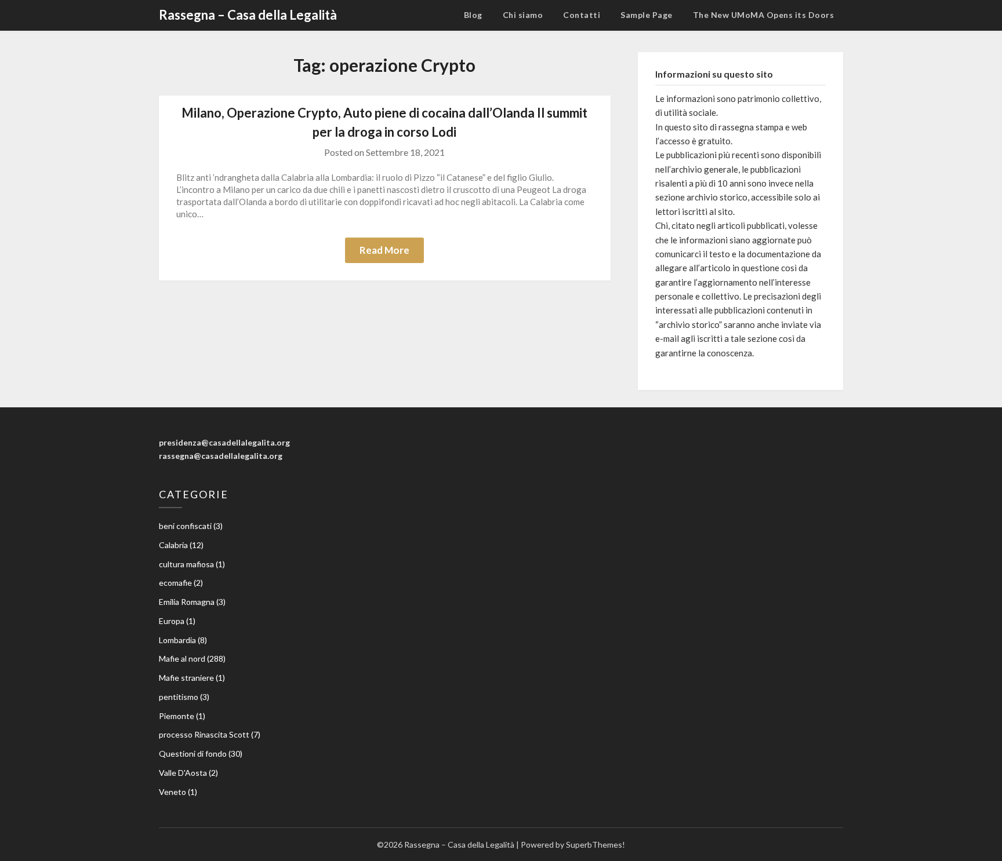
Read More (384, 250)
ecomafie (175, 583)
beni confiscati (185, 526)
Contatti (581, 15)
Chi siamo (523, 15)
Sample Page (646, 15)
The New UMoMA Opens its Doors (763, 15)
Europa (171, 621)
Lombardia (177, 640)
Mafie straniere (186, 678)
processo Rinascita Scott (204, 734)
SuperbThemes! (595, 844)
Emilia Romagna (187, 602)
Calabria (173, 545)
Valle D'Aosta (183, 773)
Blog (473, 15)
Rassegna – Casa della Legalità (248, 15)
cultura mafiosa (186, 564)
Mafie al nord (182, 658)
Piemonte (176, 716)
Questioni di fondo (193, 753)
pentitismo (178, 697)
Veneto (172, 792)
